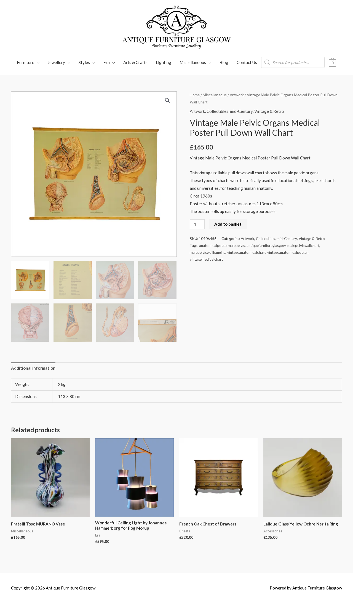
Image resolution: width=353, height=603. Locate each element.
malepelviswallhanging (208, 252)
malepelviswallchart (303, 245)
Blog (224, 62)
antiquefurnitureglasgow (266, 245)
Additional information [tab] (33, 367)
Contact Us (247, 62)
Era (106, 62)
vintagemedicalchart (206, 259)
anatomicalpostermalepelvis (222, 245)
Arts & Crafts (135, 62)
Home (195, 94)
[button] (167, 100)
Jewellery (56, 62)
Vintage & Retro (269, 111)
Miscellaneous (193, 62)
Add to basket (228, 224)
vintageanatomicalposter (287, 252)
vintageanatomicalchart (246, 252)
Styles (84, 62)
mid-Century (241, 111)
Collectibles (217, 111)
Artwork (237, 94)
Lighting (163, 62)
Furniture (25, 62)
